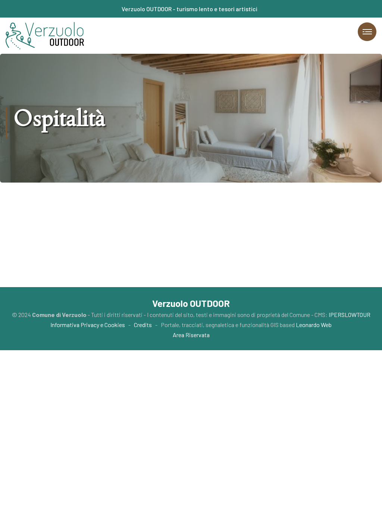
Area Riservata (191, 334)
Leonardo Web (314, 324)
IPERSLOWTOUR (349, 314)
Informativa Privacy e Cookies (87, 324)
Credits (143, 324)
